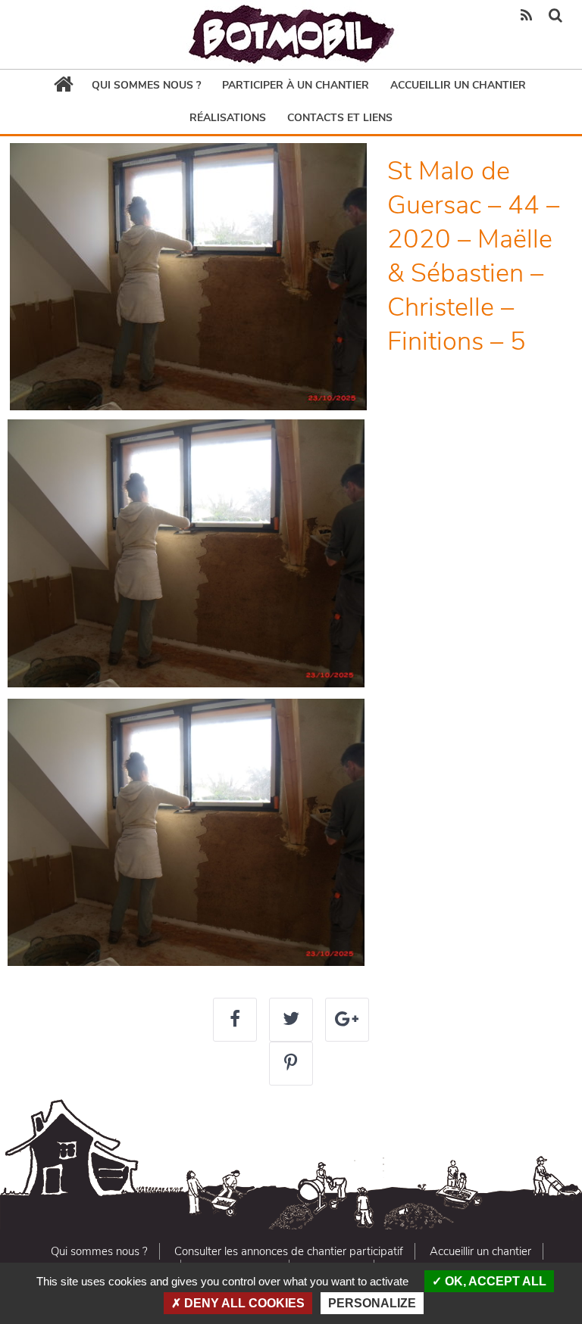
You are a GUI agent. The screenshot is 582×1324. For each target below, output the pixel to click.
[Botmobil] (291, 34)
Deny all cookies (243, 1303)
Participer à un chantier (295, 85)
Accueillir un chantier (458, 85)
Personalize (372, 1303)
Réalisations (227, 118)
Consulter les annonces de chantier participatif (288, 1251)
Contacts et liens (340, 118)
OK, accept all (494, 1281)
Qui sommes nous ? (146, 85)
